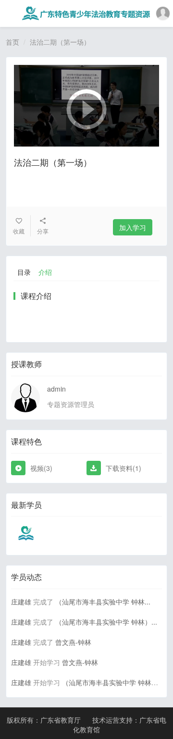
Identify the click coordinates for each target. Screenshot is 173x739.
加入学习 (132, 227)
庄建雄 (21, 601)
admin (56, 389)
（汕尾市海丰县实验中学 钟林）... (106, 622)
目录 (24, 272)
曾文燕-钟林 (73, 642)
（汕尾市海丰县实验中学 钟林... (102, 601)
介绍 (45, 272)
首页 (12, 42)
